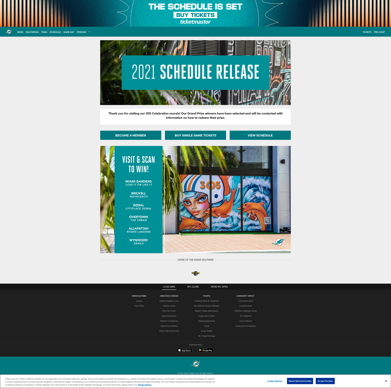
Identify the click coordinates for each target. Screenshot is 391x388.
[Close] (386, 381)
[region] (195, 381)
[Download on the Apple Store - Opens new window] (184, 350)
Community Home (245, 301)
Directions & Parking (169, 326)
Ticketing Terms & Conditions (206, 301)
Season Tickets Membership (206, 311)
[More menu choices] (89, 32)
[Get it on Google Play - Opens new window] (205, 351)
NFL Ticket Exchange (206, 336)
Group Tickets (206, 331)
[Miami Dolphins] (195, 364)
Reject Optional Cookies (300, 381)
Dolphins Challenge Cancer (245, 311)
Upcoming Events (169, 316)
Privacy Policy (145, 385)
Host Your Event (169, 311)
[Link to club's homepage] (8, 31)
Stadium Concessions (169, 321)
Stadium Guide (169, 306)
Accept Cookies (325, 381)
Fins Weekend (245, 316)
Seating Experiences (206, 321)
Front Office (139, 306)
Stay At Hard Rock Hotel (169, 331)
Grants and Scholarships (246, 326)
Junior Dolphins (245, 321)
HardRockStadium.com (169, 301)
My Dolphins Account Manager (206, 306)
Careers (139, 301)
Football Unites (245, 306)
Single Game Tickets (206, 316)
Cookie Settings (274, 381)
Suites (206, 326)
